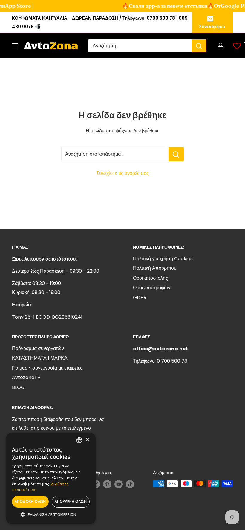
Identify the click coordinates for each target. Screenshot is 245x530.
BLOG (18, 387)
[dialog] (51, 478)
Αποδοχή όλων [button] (30, 501)
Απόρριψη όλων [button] (71, 501)
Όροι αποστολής (150, 278)
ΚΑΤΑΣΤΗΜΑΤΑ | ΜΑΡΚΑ (40, 358)
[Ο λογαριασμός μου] (220, 46)
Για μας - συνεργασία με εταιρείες (47, 367)
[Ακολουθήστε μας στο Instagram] (96, 484)
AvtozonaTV (26, 377)
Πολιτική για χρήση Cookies (163, 258)
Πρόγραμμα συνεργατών (38, 348)
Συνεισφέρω (212, 26)
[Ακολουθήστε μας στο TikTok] (130, 484)
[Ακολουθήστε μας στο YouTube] (118, 484)
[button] (51, 514)
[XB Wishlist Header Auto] (237, 46)
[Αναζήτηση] (199, 45)
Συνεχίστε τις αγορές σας (122, 173)
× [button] (87, 440)
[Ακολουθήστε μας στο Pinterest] (107, 484)
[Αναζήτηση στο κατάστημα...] (176, 154)
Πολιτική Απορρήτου (155, 268)
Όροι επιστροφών (151, 287)
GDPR (139, 297)
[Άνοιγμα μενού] (15, 45)
